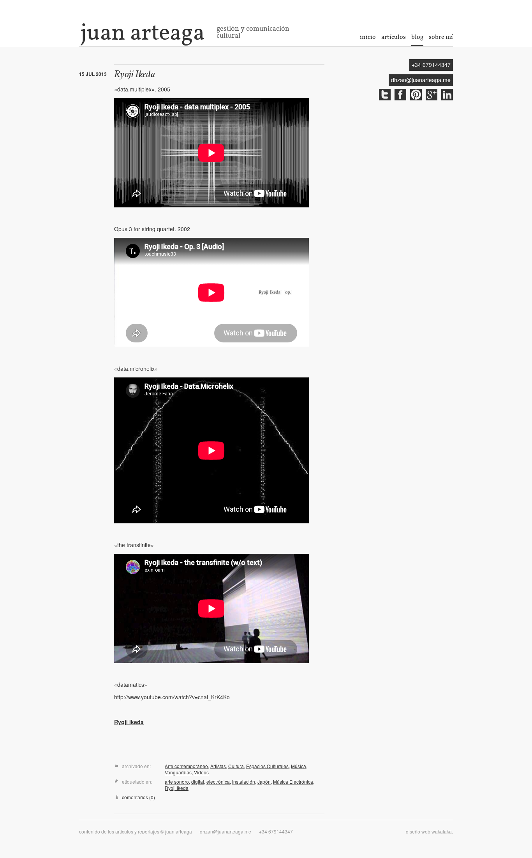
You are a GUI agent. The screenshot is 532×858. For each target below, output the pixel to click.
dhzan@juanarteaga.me (421, 80)
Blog (417, 37)
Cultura (236, 766)
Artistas (218, 766)
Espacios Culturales (267, 766)
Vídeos (201, 772)
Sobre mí (441, 37)
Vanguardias (178, 772)
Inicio (368, 37)
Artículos (393, 37)
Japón (264, 781)
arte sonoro (177, 781)
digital (197, 781)
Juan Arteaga (142, 32)
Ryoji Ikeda (134, 75)
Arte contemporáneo (186, 766)
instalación (243, 781)
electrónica (218, 781)
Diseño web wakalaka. (429, 831)
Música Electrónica (293, 781)
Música (298, 766)
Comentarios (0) (138, 797)
